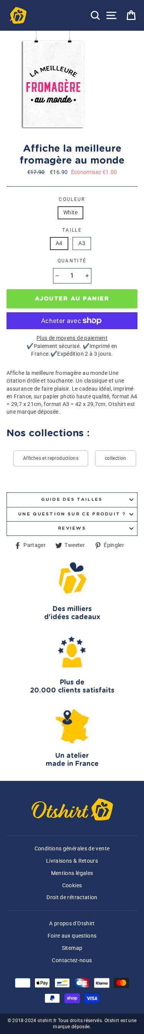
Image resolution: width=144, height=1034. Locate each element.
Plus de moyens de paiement (72, 338)
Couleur (72, 199)
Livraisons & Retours (72, 861)
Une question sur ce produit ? (72, 514)
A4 (59, 243)
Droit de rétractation (72, 897)
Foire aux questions (72, 936)
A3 (81, 243)
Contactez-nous (72, 960)
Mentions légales (72, 873)
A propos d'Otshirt (72, 923)
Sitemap (72, 948)
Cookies (72, 885)
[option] (54, 84)
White (70, 212)
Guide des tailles (72, 499)
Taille (72, 230)
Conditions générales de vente (72, 848)
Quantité (72, 260)
